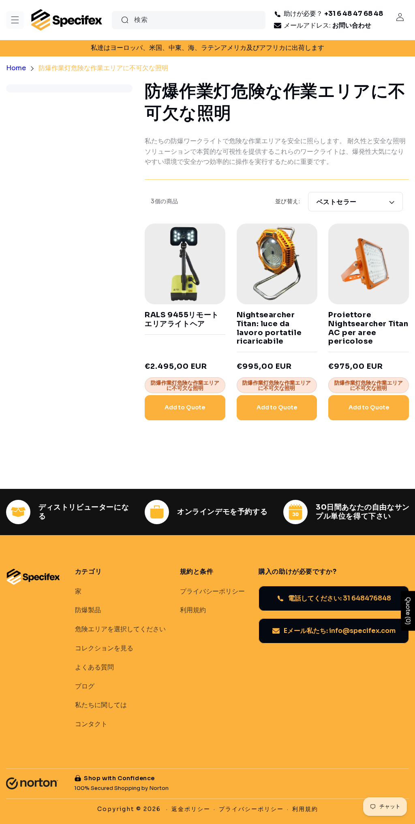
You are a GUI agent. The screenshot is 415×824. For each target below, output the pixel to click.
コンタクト (91, 724)
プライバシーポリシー (212, 591)
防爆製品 (88, 610)
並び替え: (287, 201)
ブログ (84, 686)
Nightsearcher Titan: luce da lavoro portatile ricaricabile (269, 328)
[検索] (125, 20)
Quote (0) (408, 611)
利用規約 (193, 610)
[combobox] (188, 20)
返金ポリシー (190, 809)
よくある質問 (94, 667)
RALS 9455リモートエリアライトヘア (182, 319)
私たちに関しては (101, 705)
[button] (15, 20)
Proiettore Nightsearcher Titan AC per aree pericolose (368, 328)
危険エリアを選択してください (120, 629)
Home (16, 68)
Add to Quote (185, 407)
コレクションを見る (104, 648)
